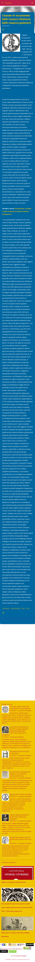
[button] (3, 29)
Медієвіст (8, 3)
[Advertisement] (17, 644)
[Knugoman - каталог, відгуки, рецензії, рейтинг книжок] (27, 949)
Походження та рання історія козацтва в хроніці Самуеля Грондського (16, 211)
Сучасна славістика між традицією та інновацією (20, 708)
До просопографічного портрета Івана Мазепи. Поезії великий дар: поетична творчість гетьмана (15, 731)
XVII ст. (28, 608)
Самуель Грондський (15, 608)
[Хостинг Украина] (6, 949)
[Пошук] (32, 3)
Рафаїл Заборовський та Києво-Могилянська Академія (19, 817)
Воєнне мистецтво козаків (20, 795)
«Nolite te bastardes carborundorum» (13, 882)
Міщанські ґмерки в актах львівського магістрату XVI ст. (20, 839)
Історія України (6, 608)
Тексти (23, 608)
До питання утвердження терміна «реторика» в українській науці (19, 774)
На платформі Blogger (19, 956)
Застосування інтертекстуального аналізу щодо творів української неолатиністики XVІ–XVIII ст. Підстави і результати (17, 907)
